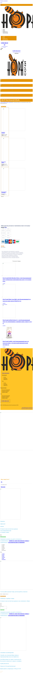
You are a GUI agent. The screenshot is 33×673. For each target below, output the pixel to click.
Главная (1, 102)
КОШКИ (4, 102)
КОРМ (7, 102)
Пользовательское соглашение (27, 407)
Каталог (4, 29)
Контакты (5, 378)
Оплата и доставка (5, 396)
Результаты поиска (3, 596)
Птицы (3, 556)
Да (1, 482)
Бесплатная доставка (3, 192)
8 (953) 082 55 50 (16, 50)
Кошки (3, 545)
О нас (5, 377)
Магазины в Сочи (4, 38)
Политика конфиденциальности (27, 408)
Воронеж (3, 487)
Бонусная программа (6, 389)
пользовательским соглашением (16, 542)
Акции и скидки (3, 133)
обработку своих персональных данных (19, 540)
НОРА (1, 2)
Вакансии (5, 379)
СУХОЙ (9, 102)
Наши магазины (5, 373)
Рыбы (3, 549)
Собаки (3, 544)
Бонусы (4, 30)
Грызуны (3, 557)
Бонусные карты (3, 162)
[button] (8, 34)
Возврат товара (5, 392)
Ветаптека (4, 550)
